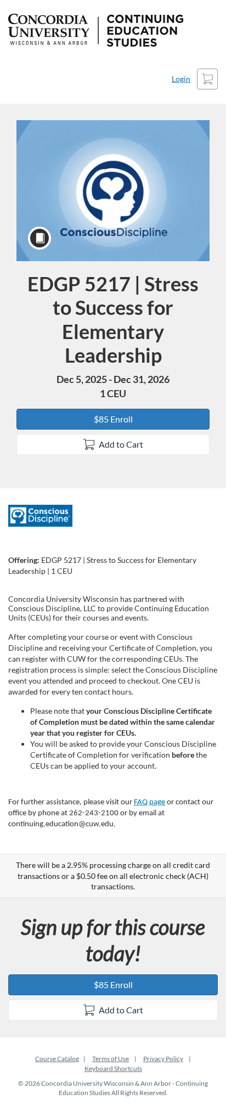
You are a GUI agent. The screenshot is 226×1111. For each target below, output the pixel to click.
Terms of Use (110, 1058)
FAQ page (149, 802)
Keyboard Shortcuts (113, 1068)
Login (181, 78)
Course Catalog (57, 1058)
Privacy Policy (163, 1058)
